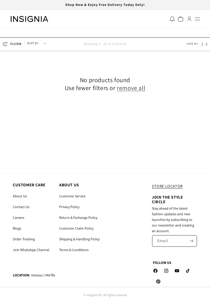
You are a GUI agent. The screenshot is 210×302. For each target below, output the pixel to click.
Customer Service (72, 196)
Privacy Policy (69, 206)
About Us (20, 196)
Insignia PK (94, 295)
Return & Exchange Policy (78, 217)
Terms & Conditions (74, 249)
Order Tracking (24, 239)
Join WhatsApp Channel (31, 249)
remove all (131, 88)
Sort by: (33, 43)
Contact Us (21, 206)
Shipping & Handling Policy (79, 239)
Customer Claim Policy (76, 228)
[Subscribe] (191, 241)
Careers (18, 217)
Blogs (17, 228)
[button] (197, 18)
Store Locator (167, 186)
